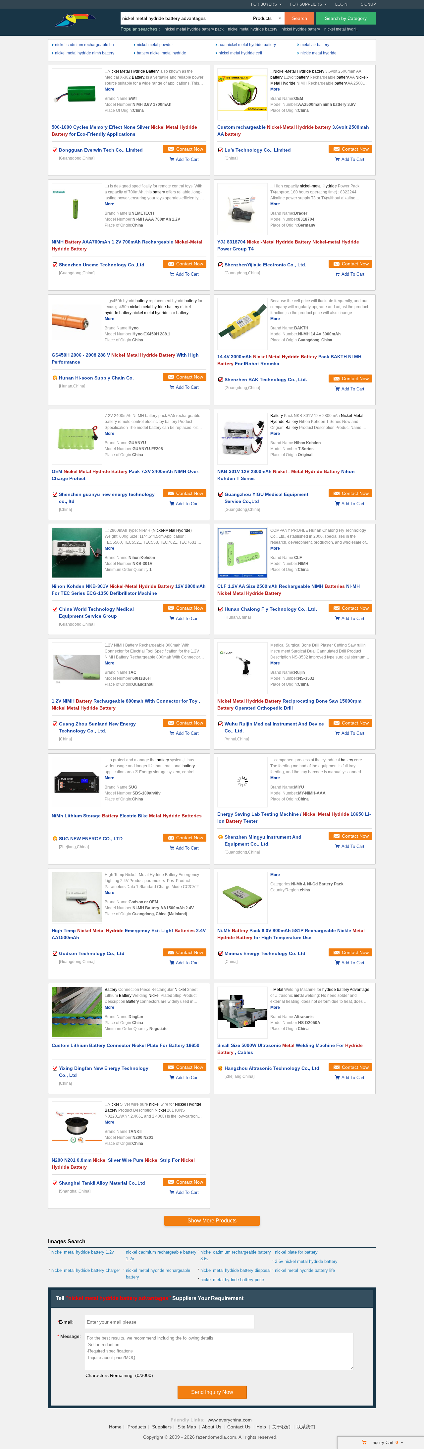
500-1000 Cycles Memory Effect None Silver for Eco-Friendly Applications (124, 130)
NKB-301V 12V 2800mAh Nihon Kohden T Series (286, 475)
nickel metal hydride (342, 29)
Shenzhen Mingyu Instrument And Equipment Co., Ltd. (263, 840)
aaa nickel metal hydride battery (247, 44)
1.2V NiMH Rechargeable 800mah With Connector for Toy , (126, 704)
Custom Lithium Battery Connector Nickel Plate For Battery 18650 (125, 1045)
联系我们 (305, 1426)
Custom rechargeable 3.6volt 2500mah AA (293, 130)
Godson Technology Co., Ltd (92, 953)
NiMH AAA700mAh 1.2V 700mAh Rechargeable (127, 245)
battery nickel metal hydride (161, 53)
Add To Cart (187, 159)
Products (137, 1426)
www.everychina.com (230, 1419)
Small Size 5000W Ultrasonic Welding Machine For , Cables (290, 1049)
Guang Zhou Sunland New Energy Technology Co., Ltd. (97, 727)
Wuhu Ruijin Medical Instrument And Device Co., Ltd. (274, 727)
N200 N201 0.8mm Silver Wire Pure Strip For (123, 1163)
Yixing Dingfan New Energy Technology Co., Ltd (103, 1072)
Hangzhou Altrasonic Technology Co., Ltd (272, 1068)
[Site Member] (220, 1068)
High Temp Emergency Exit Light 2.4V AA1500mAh (129, 934)
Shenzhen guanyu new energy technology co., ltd (107, 498)
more (109, 89)
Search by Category (346, 18)
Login (341, 4)
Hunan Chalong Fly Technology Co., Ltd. (271, 609)
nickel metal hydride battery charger (85, 1270)
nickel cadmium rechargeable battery (86, 44)
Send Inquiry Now (212, 1392)
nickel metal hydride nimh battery (84, 53)
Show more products (212, 1220)
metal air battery (314, 44)
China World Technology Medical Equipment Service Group (96, 612)
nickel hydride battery (301, 29)
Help (261, 1426)
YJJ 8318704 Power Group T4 (288, 245)
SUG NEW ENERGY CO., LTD (91, 838)
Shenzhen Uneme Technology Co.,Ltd (101, 264)
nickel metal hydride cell (240, 53)
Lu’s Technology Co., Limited (258, 150)
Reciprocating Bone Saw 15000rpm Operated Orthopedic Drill (289, 704)
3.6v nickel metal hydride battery (306, 1261)
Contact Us (238, 1426)
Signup (368, 4)
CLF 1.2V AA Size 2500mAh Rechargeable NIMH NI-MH (288, 590)
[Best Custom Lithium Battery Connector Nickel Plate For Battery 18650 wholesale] (77, 1013)
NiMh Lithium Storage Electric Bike (127, 815)
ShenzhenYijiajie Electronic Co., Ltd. (265, 264)
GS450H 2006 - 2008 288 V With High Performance (125, 358)
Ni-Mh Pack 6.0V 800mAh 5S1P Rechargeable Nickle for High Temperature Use (291, 934)
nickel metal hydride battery (252, 29)
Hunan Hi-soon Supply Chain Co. (96, 377)
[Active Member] (55, 378)
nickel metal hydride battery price (232, 1279)
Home (115, 1426)
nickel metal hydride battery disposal (235, 1270)
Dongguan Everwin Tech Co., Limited (101, 150)
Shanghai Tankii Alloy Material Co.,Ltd (102, 1183)
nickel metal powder (155, 44)
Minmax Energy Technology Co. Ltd (265, 953)
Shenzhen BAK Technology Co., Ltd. (266, 379)
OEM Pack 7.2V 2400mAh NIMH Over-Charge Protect (126, 475)
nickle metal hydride (318, 53)
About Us (211, 1426)
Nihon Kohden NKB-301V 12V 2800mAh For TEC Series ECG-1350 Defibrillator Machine (129, 590)
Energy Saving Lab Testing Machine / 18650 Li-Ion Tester (294, 817)
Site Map (187, 1426)
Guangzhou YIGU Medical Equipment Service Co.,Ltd (266, 498)
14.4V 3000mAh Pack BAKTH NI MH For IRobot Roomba (289, 360)
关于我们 (281, 1426)
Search (299, 18)
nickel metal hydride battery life (305, 1270)
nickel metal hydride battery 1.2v (82, 1252)
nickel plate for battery (296, 1252)
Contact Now (189, 149)
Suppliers (162, 1426)
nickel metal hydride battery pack (194, 29)
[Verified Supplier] (55, 150)
